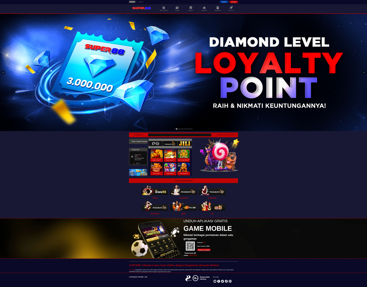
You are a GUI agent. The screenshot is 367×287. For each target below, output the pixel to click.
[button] (3, 72)
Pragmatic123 (154, 213)
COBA (156, 151)
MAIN (156, 156)
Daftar (233, 2)
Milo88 (183, 213)
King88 (155, 198)
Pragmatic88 (183, 198)
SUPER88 (132, 269)
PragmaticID (212, 198)
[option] (175, 128)
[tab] (156, 143)
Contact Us (140, 1)
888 (212, 213)
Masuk (224, 2)
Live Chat (132, 1)
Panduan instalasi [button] (204, 250)
